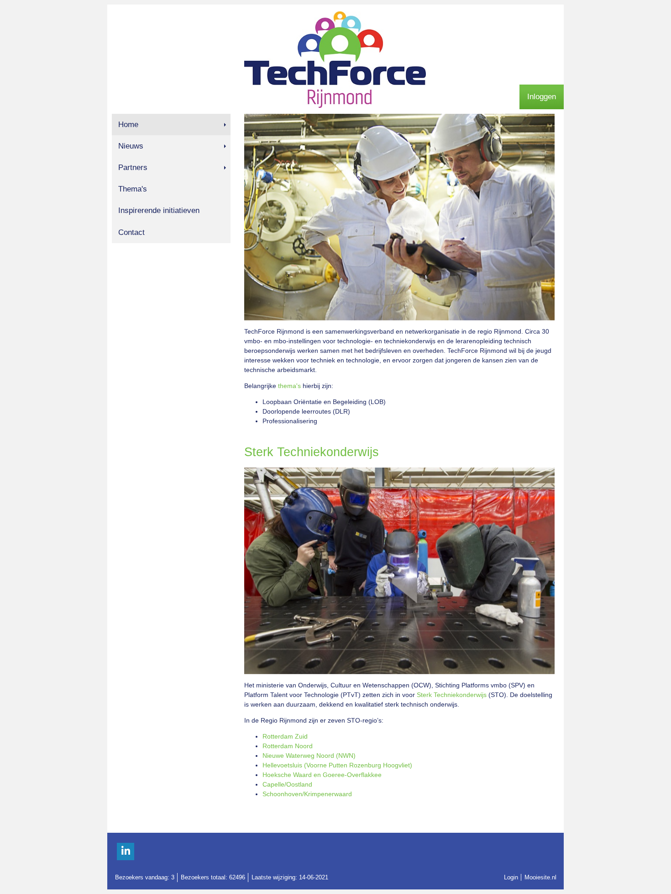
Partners (132, 167)
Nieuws (130, 146)
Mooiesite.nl (540, 877)
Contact (131, 232)
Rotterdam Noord (287, 746)
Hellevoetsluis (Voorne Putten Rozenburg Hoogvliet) (337, 765)
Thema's (132, 189)
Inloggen (541, 96)
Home (128, 124)
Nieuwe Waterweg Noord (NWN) (309, 755)
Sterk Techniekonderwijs (452, 694)
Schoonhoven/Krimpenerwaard (307, 794)
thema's (289, 385)
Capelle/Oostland (287, 784)
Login (511, 877)
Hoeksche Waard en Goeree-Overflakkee (322, 774)
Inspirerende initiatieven (158, 210)
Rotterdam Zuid (285, 736)
